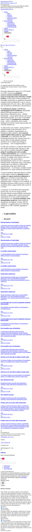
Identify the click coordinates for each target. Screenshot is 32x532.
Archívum (9, 19)
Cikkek (6, 12)
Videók (6, 28)
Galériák (6, 31)
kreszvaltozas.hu (5, 1)
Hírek (8, 13)
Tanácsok (9, 16)
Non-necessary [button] (4, 518)
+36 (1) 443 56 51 (5, 442)
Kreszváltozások (8, 21)
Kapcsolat (6, 467)
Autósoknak (10, 22)
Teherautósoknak (11, 25)
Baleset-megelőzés (12, 18)
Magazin (9, 15)
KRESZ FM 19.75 (9, 29)
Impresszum (7, 465)
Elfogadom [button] (3, 479)
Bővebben (24, 477)
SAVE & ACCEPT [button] (6, 530)
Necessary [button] (3, 506)
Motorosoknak (11, 24)
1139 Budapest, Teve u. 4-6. (7, 437)
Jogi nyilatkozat (8, 468)
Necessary (5, 508)
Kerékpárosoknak (11, 26)
